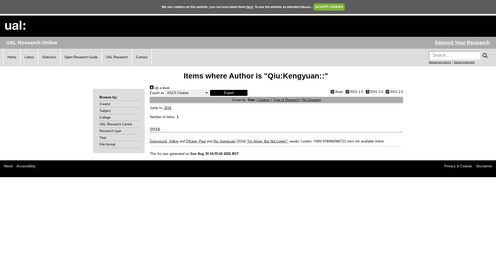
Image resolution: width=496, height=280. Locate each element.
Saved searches (464, 62)
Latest (29, 57)
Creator (104, 104)
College (105, 117)
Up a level (161, 88)
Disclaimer (484, 166)
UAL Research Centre (115, 124)
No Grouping (311, 100)
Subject (105, 111)
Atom (338, 92)
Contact (142, 57)
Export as (157, 93)
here (249, 7)
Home (11, 57)
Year (102, 138)
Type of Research (286, 100)
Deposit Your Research (462, 42)
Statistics (49, 57)
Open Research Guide (81, 57)
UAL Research (117, 57)
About (8, 166)
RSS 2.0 (376, 92)
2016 (167, 108)
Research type (110, 131)
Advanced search (440, 62)
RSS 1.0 (356, 92)
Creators (264, 100)
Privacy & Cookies (458, 166)
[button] (228, 93)
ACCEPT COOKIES (329, 7)
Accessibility (26, 166)
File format (107, 144)
